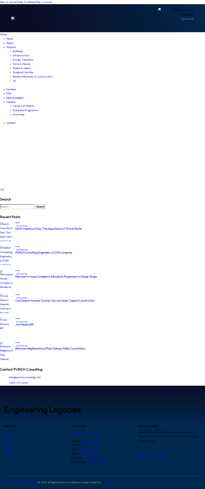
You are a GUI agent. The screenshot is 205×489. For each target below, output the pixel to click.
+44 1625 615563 (97, 462)
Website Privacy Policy (152, 458)
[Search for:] (17, 206)
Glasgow (9, 450)
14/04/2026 (21, 346)
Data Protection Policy (152, 453)
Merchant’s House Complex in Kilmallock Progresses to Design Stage (56, 276)
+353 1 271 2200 (18, 383)
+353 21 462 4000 (89, 449)
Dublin (7, 433)
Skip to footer (44, 2)
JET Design (108, 482)
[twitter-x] (1, 131)
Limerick (8, 437)
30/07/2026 (22, 226)
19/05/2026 (21, 274)
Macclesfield (11, 454)
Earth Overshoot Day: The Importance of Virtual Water (48, 228)
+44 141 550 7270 (93, 457)
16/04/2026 (21, 322)
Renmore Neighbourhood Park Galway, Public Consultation (50, 348)
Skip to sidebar (27, 2)
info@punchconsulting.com (25, 377)
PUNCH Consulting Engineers (20, 482)
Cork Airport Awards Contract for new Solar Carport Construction (55, 300)
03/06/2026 (22, 250)
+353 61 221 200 (91, 445)
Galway (8, 446)
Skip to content (9, 2)
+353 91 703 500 (91, 453)
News (17, 223)
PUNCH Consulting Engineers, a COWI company (43, 252)
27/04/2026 (21, 298)
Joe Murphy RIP (24, 324)
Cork (7, 441)
